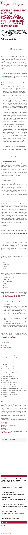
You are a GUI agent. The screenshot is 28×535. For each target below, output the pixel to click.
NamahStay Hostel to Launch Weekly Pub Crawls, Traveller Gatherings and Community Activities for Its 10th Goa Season (13, 480)
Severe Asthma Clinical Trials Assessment (15, 151)
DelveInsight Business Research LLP (17, 419)
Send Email (7, 422)
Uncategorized (4, 525)
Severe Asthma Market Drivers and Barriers (11, 296)
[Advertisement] (14, 459)
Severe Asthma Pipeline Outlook (8, 77)
